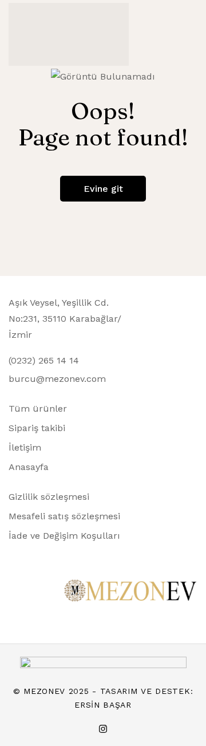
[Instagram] (103, 728)
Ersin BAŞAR (103, 704)
